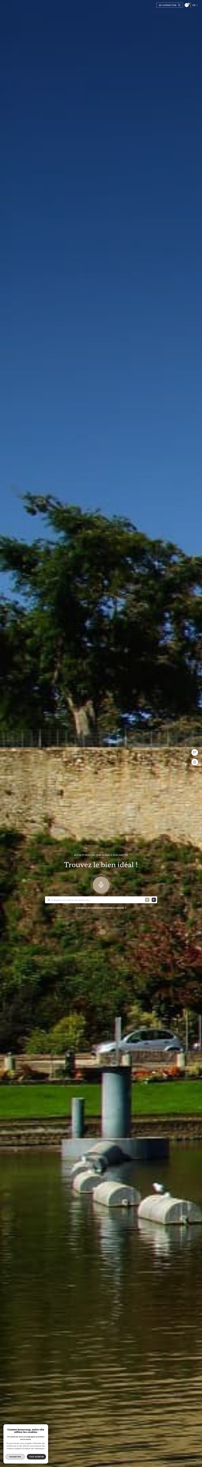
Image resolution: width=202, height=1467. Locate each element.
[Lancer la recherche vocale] (101, 884)
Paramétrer (15, 1456)
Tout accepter (36, 1456)
